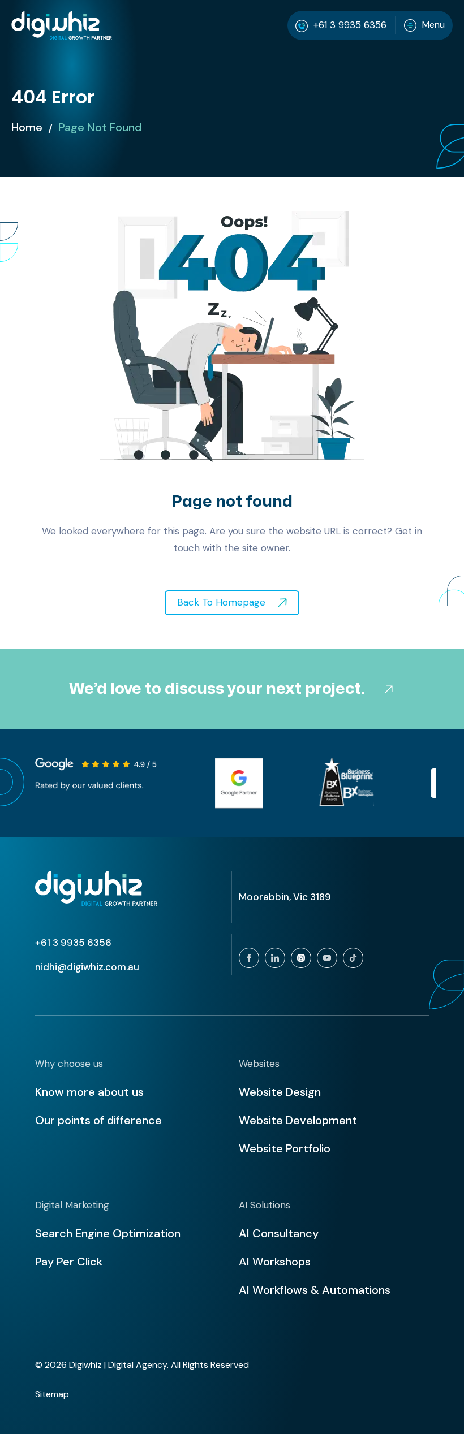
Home (26, 127)
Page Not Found (99, 127)
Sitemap (52, 1394)
